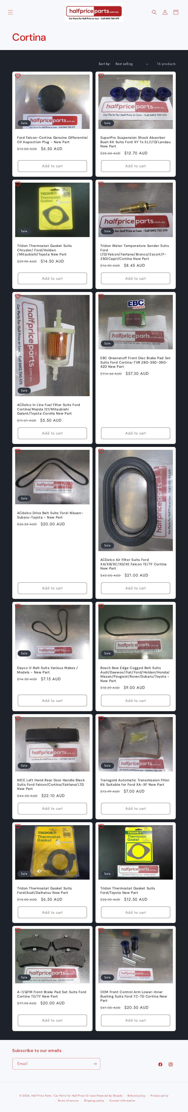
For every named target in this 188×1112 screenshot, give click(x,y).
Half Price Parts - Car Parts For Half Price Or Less (63, 1096)
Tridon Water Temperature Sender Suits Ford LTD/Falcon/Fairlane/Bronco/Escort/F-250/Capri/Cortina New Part (134, 252)
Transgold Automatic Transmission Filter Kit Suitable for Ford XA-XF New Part (135, 782)
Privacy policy (160, 1096)
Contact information (122, 1100)
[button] (10, 12)
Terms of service (68, 1100)
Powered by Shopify (110, 1096)
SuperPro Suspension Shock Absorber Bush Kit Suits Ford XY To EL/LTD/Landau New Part (135, 142)
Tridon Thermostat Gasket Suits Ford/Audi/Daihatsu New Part (44, 890)
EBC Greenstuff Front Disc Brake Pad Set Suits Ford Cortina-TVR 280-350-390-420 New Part (135, 362)
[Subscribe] (94, 1064)
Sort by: (105, 63)
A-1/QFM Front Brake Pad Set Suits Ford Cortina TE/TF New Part (51, 994)
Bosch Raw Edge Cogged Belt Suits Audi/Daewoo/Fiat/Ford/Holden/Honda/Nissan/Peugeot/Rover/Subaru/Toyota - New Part (135, 674)
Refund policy (136, 1096)
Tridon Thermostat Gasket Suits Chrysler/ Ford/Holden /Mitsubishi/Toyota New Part (44, 250)
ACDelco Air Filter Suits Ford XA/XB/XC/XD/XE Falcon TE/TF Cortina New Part (133, 564)
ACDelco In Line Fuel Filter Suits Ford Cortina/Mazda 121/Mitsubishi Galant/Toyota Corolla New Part (48, 409)
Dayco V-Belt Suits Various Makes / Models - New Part (47, 670)
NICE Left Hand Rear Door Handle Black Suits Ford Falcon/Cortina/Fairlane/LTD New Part (51, 784)
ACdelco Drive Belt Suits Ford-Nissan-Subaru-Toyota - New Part (50, 515)
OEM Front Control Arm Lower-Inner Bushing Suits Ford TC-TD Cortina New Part (133, 996)
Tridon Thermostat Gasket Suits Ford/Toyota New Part (127, 890)
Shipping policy (94, 1100)
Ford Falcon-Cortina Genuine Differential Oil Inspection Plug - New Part (52, 140)
